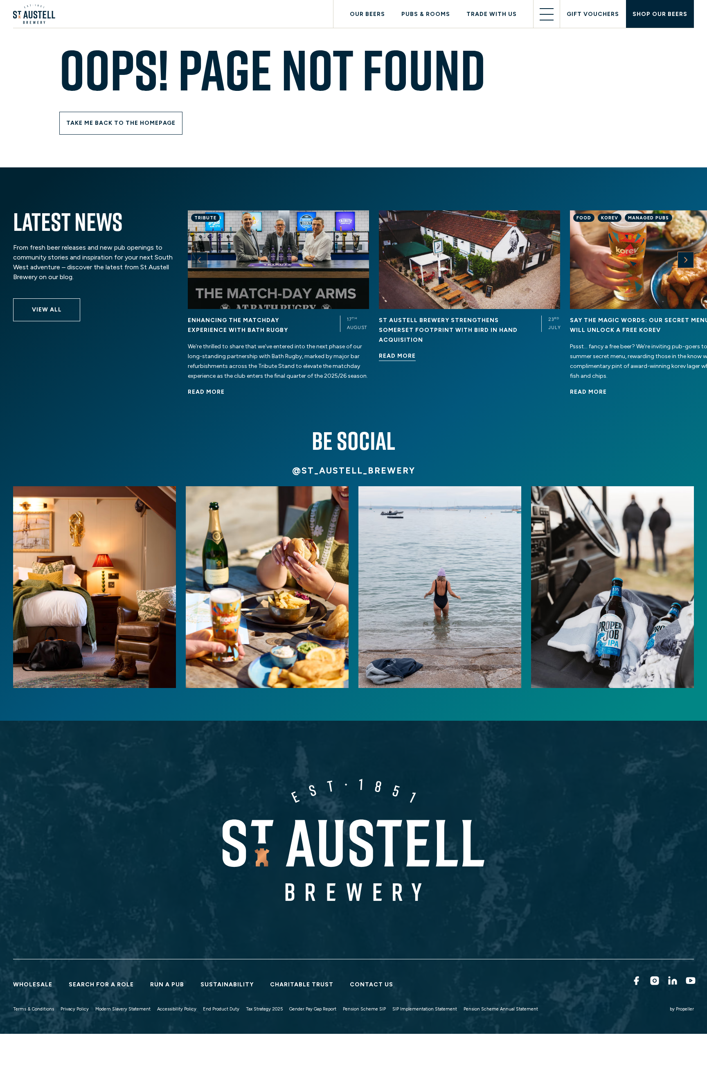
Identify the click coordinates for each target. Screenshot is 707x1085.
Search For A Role (101, 984)
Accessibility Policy (176, 1009)
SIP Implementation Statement (424, 1009)
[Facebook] (635, 981)
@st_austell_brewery (353, 470)
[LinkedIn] (672, 981)
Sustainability (227, 984)
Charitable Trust (301, 984)
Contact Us (371, 984)
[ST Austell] (36, 14)
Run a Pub (167, 984)
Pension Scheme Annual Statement (501, 1009)
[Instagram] (654, 981)
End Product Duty (221, 1009)
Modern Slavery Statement (123, 1009)
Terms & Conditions (33, 1009)
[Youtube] (690, 981)
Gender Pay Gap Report (312, 1009)
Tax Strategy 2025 (264, 1009)
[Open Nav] (546, 14)
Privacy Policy (75, 1009)
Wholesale (32, 984)
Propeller (685, 1009)
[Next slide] (686, 260)
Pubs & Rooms (425, 14)
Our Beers (367, 14)
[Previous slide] (199, 260)
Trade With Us (491, 14)
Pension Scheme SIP (364, 1009)
